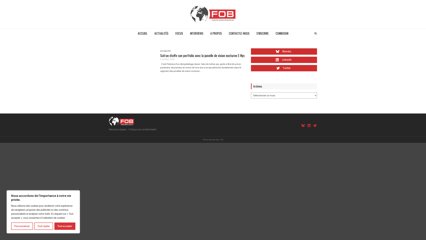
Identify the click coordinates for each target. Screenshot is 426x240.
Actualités (161, 33)
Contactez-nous (239, 33)
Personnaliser (22, 226)
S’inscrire (262, 33)
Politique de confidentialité (142, 129)
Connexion (282, 33)
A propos (216, 33)
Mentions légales (118, 129)
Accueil (142, 33)
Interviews (196, 33)
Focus (179, 33)
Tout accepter (64, 226)
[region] (43, 211)
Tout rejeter (43, 226)
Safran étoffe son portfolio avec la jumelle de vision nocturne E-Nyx (202, 55)
